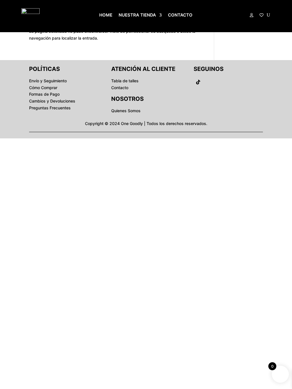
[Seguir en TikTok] (198, 82)
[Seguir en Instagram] (221, 82)
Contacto (180, 15)
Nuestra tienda (137, 15)
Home (105, 15)
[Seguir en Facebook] (209, 82)
